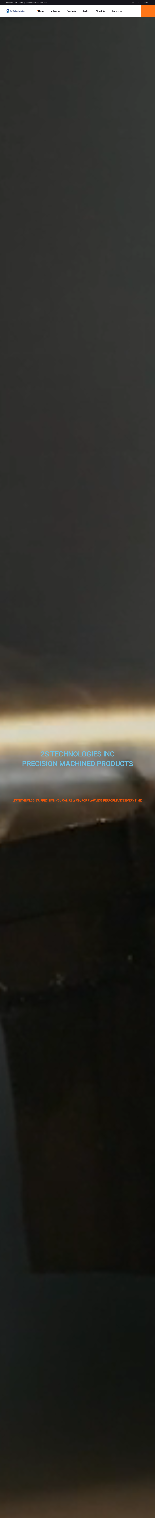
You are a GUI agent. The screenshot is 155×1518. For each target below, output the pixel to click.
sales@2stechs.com (39, 2)
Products (135, 2)
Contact (146, 2)
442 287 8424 (17, 2)
